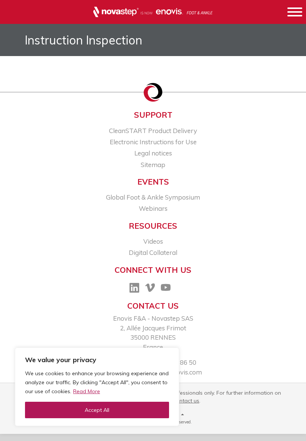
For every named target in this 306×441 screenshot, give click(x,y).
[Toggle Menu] (294, 13)
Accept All (97, 410)
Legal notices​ (153, 153)
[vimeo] (150, 289)
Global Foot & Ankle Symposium (153, 197)
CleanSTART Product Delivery (153, 131)
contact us (186, 400)
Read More (86, 391)
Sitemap (153, 165)
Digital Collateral (153, 252)
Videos (153, 241)
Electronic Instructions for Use (153, 142)
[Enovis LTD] (153, 12)
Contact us (153, 306)
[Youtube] (166, 289)
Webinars (153, 208)
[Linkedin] (134, 289)
